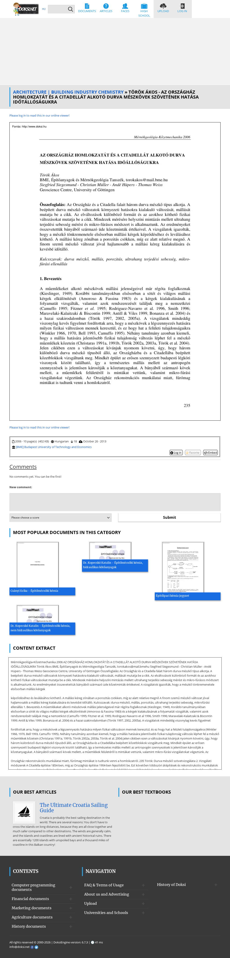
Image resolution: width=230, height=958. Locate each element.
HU (44, 9)
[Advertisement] (115, 51)
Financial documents (30, 898)
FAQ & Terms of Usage (104, 885)
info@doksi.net (19, 947)
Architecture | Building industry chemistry (68, 92)
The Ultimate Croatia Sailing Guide (74, 808)
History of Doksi (171, 884)
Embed (212, 452)
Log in (182, 11)
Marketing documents (31, 908)
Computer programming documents (33, 887)
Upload (163, 11)
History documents (29, 926)
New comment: (20, 487)
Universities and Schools (106, 912)
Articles (106, 11)
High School (144, 13)
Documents (87, 11)
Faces (125, 11)
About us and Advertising (106, 894)
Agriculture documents (32, 917)
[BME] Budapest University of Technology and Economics (54, 447)
